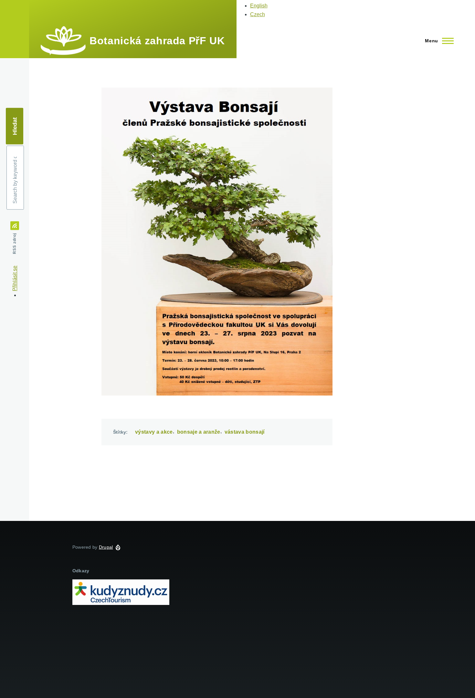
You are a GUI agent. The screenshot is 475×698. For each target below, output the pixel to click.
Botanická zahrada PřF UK (157, 41)
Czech (257, 14)
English (259, 5)
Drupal (106, 547)
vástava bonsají (245, 432)
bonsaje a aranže (198, 432)
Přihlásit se (14, 278)
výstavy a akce (154, 432)
